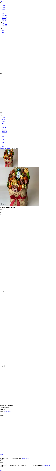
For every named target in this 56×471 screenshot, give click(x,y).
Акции (1, 1)
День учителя (3, 8)
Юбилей (3, 123)
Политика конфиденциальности (4, 455)
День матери (3, 7)
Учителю (3, 33)
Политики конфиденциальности (26, 458)
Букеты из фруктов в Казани (7, 411)
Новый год (3, 9)
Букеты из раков (4, 14)
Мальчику (3, 143)
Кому (4, 148)
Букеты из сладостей (4, 17)
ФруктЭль (1, 148)
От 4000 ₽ (3, 139)
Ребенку (3, 145)
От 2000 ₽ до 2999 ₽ (4, 25)
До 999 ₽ (3, 23)
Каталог (1, 0)
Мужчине (3, 32)
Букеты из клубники (4, 13)
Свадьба (3, 122)
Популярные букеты (3, 114)
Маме (2, 31)
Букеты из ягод (4, 20)
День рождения (4, 120)
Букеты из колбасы (4, 126)
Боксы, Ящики (4, 133)
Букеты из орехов (4, 129)
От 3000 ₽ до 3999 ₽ (4, 26)
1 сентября (3, 116)
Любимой (3, 30)
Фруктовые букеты (4, 19)
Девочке (3, 29)
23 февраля (3, 5)
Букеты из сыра (4, 18)
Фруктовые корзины (4, 131)
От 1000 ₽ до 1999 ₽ (4, 24)
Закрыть (1, 470)
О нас (1, 453)
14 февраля (3, 4)
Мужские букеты (7, 148)
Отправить (2, 459)
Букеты (1, 147)
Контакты (1, 454)
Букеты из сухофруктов (5, 15)
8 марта (3, 118)
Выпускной (3, 6)
